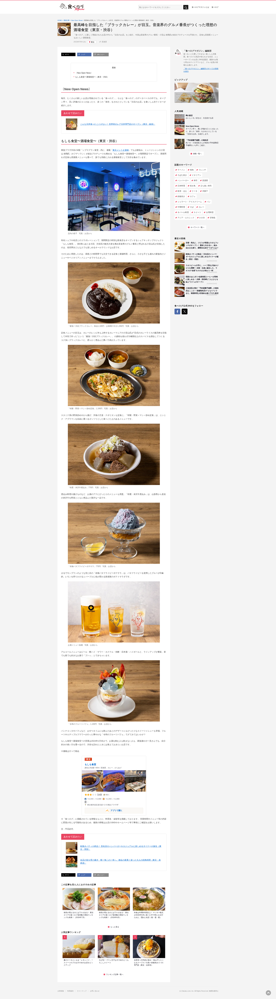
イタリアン (196, 175)
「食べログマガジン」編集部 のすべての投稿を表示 (200, 70)
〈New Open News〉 (84, 73)
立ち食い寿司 (206, 186)
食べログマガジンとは (200, 7)
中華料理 (181, 207)
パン (208, 202)
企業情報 (60, 991)
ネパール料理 (183, 212)
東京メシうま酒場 (121, 150)
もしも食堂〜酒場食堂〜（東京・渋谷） (92, 77)
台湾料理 (209, 212)
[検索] (185, 7)
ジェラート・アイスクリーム (190, 202)
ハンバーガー (183, 180)
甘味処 (212, 218)
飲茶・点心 (182, 191)
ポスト (67, 54)
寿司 (195, 180)
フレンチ (202, 170)
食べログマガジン (72, 7)
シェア (82, 54)
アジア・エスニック (186, 218)
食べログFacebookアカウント (177, 311)
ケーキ (194, 191)
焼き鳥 (192, 186)
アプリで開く (104, 810)
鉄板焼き (181, 196)
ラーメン (181, 170)
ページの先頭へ (268, 992)
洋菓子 (205, 191)
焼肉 (192, 170)
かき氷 (202, 218)
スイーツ (197, 212)
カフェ (192, 196)
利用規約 (70, 991)
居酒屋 (104, 42)
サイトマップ (82, 991)
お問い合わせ (94, 991)
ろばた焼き (182, 175)
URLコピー (100, 54)
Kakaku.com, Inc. (188, 991)
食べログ (215, 7)
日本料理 (181, 186)
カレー (201, 207)
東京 (92, 42)
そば (192, 207)
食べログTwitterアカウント (184, 311)
